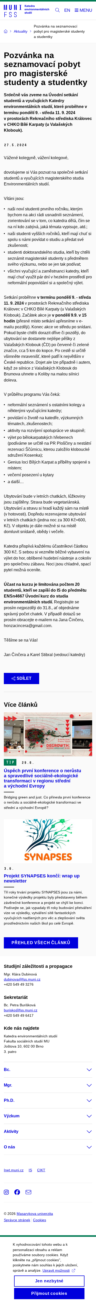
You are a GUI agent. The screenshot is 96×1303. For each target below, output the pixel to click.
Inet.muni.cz (14, 1170)
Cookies (39, 1220)
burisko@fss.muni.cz (20, 1010)
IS (30, 1170)
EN (67, 10)
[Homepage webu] (26, 10)
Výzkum (11, 1116)
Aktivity (11, 1131)
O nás (9, 1147)
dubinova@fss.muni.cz (22, 979)
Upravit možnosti (56, 1270)
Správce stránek (17, 1220)
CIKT (41, 1170)
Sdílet (24, 678)
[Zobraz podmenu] (84, 1069)
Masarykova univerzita (35, 1214)
